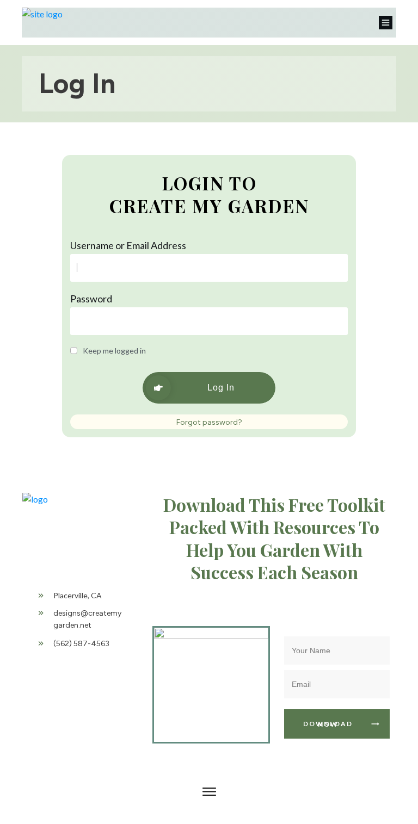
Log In (77, 83)
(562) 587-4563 (81, 643)
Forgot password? (209, 422)
